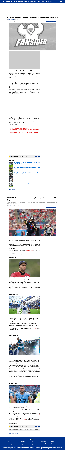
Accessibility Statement (13, 444)
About (51, 1)
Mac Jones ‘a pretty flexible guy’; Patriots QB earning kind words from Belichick (25, 132)
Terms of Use (33, 443)
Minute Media (7, 447)
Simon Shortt (10, 205)
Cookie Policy (43, 443)
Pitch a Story (10, 443)
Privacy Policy (24, 443)
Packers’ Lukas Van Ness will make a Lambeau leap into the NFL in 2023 (23, 126)
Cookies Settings (33, 444)
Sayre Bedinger (11, 19)
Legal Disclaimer (53, 443)
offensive (27, 326)
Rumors (47, 1)
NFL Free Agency (15, 433)
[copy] (14, 21)
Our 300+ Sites (43, 441)
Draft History (43, 1)
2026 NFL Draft (26, 1)
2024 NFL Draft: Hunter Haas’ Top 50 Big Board (19, 128)
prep (9, 241)
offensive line (23, 419)
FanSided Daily (53, 441)
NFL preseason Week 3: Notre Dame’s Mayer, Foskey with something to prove (24, 129)
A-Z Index (23, 444)
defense (34, 328)
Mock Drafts (20, 1)
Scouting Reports (33, 1)
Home (10, 189)
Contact (31, 441)
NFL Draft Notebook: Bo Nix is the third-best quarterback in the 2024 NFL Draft (25, 130)
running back (37, 414)
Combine (38, 1)
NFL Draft (13, 189)
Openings (23, 441)
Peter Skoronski (31, 406)
